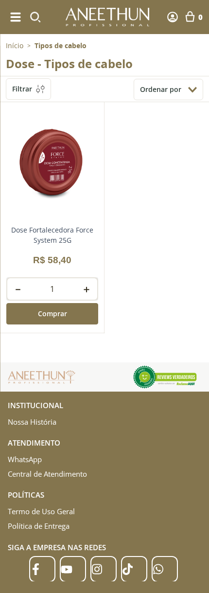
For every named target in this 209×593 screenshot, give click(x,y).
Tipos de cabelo (61, 46)
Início (14, 45)
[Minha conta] (172, 17)
